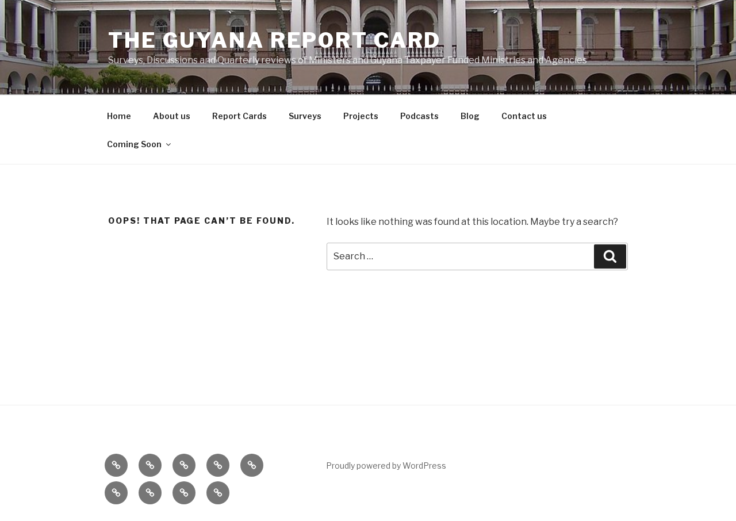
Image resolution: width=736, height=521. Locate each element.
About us (171, 116)
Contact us (524, 116)
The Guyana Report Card (274, 40)
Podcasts (419, 116)
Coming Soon (134, 144)
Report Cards (239, 116)
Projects (360, 116)
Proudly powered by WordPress (386, 465)
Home (119, 116)
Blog (470, 116)
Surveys (305, 116)
